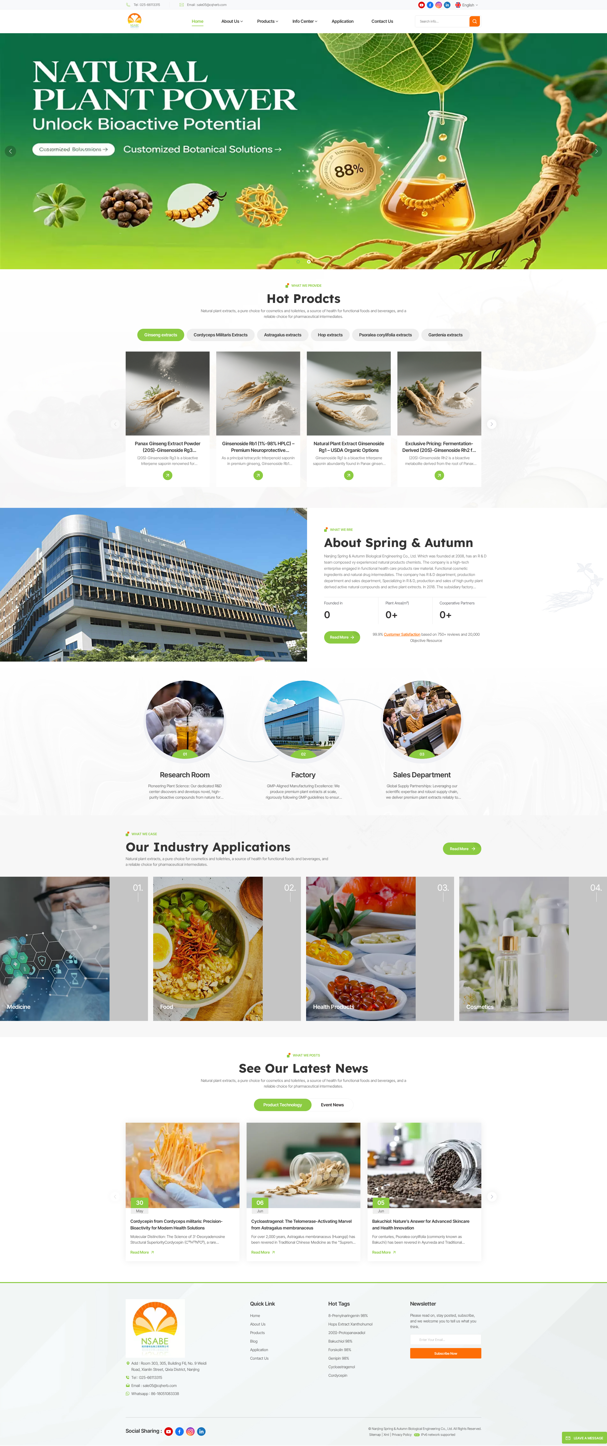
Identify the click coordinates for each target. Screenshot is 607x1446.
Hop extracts (330, 334)
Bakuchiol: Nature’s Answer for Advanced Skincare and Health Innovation (420, 1224)
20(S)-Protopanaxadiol (346, 1332)
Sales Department (422, 774)
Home (197, 21)
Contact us (259, 1358)
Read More (339, 637)
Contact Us (382, 21)
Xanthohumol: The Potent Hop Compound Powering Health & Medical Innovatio (542, 1224)
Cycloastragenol (341, 1366)
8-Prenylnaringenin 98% (348, 1315)
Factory (303, 774)
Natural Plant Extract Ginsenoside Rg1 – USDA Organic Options (349, 447)
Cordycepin (337, 1375)
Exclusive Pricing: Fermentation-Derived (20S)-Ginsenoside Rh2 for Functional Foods (439, 447)
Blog (254, 1341)
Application (343, 21)
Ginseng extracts (160, 334)
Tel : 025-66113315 (147, 5)
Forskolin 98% (339, 1349)
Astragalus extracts (282, 334)
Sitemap (375, 1434)
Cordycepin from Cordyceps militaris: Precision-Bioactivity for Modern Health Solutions (176, 1224)
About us (258, 1324)
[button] (298, 262)
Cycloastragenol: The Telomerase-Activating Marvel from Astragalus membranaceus (301, 1224)
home (255, 1315)
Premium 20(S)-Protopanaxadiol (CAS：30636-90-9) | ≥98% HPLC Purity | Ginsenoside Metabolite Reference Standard (530, 447)
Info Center (303, 21)
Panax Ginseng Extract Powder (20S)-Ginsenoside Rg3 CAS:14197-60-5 (167, 447)
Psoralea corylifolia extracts (385, 334)
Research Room (185, 774)
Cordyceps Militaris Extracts (221, 334)
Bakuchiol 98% (340, 1341)
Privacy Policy (402, 1434)
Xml (386, 1434)
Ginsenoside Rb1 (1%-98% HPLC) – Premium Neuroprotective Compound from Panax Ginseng (258, 447)
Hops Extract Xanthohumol (350, 1324)
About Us (230, 21)
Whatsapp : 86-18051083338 (155, 1393)
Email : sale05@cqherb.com (207, 5)
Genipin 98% (338, 1358)
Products (266, 21)
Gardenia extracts (445, 334)
